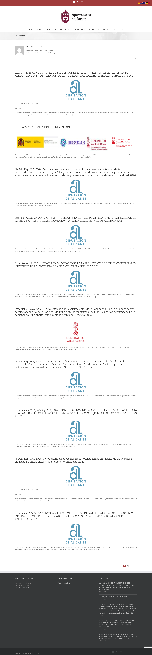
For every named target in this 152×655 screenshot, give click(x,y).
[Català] (139, 3)
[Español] (149, 3)
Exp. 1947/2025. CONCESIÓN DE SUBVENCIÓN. (42, 127)
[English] (143, 3)
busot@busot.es (24, 587)
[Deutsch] (147, 3)
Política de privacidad (63, 583)
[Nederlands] (141, 3)
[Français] (145, 3)
